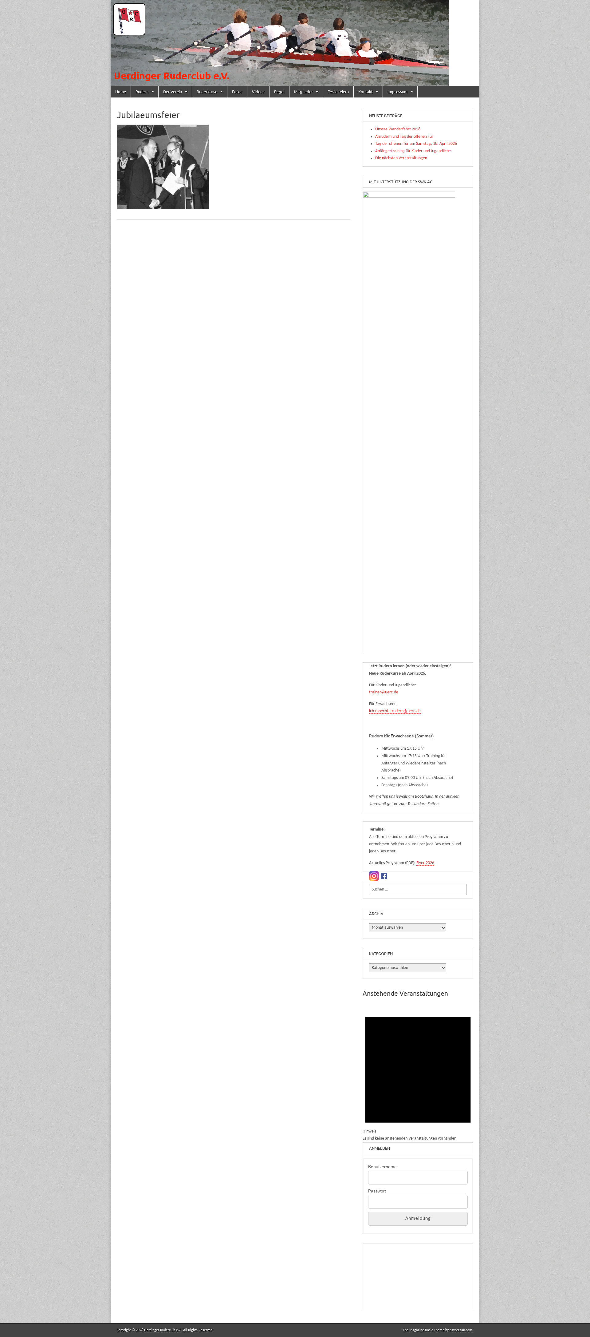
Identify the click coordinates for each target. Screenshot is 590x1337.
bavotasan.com (461, 1330)
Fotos (237, 91)
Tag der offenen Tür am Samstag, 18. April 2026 (416, 143)
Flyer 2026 (425, 863)
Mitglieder (303, 91)
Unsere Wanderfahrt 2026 (397, 129)
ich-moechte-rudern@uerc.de (395, 711)
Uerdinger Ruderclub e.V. (162, 1330)
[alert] (418, 1073)
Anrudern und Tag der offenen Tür (404, 136)
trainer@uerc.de (383, 692)
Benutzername (382, 1166)
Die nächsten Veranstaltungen (401, 158)
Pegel (279, 91)
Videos (258, 91)
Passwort (377, 1190)
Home (120, 91)
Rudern (142, 91)
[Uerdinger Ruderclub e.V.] (295, 43)
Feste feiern (338, 91)
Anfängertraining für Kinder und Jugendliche (413, 151)
